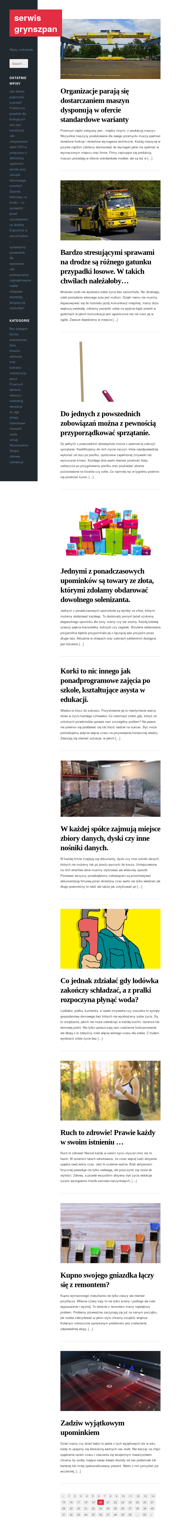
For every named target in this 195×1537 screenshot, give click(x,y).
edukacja (16, 356)
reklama (15, 389)
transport (16, 428)
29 (71, 1508)
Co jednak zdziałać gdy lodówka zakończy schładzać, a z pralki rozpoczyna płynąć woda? (109, 990)
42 (71, 1514)
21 (108, 1502)
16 (71, 1502)
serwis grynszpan (35, 23)
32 (93, 1508)
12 (137, 1496)
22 (115, 1502)
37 (130, 1508)
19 (93, 1502)
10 (123, 1496)
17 (78, 1502)
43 (78, 1514)
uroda (13, 434)
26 (144, 1502)
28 (63, 1508)
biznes (14, 334)
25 (137, 1502)
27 (152, 1502)
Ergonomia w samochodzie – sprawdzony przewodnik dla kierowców (19, 247)
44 (85, 1514)
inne (12, 362)
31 (85, 1508)
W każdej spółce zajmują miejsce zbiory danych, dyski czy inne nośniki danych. (110, 838)
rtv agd (14, 412)
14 (152, 1496)
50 (130, 1514)
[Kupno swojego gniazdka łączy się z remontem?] (110, 1233)
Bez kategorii (19, 328)
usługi (14, 439)
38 (137, 1508)
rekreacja (16, 406)
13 (145, 1496)
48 (115, 1514)
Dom (13, 345)
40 (152, 1508)
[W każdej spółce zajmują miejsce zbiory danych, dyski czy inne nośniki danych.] (110, 788)
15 (63, 1502)
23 (122, 1502)
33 (100, 1508)
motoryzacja (18, 373)
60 (144, 1514)
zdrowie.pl (16, 462)
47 (108, 1514)
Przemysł (16, 384)
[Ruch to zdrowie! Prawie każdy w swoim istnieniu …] (110, 1091)
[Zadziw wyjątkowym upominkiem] (110, 1381)
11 (130, 1496)
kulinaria (15, 367)
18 (85, 1502)
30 (78, 1508)
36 (122, 1508)
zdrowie (15, 456)
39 (144, 1508)
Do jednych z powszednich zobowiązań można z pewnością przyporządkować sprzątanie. (108, 423)
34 (108, 1508)
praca (13, 378)
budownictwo (18, 339)
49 (122, 1514)
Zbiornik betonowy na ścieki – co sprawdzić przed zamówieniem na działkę (19, 208)
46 (100, 1514)
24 (130, 1502)
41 (63, 1514)
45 (93, 1514)
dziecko (15, 350)
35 (115, 1508)
